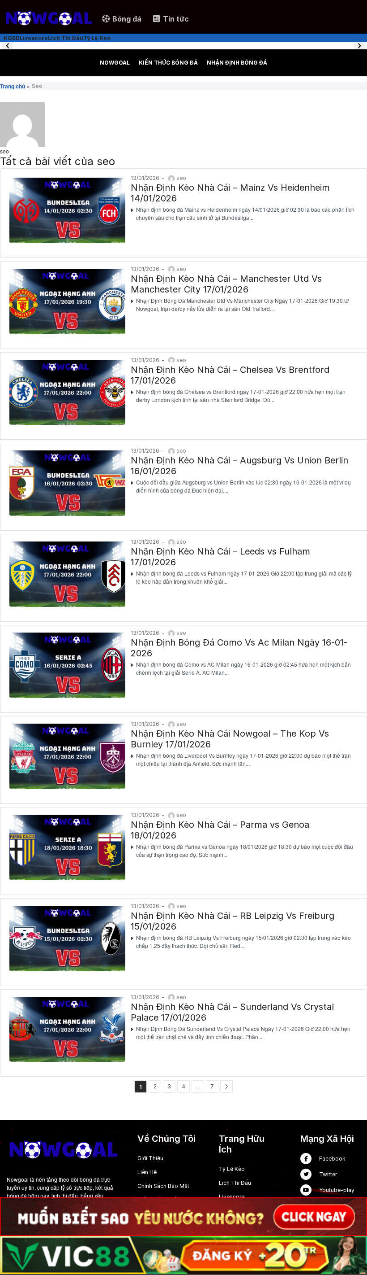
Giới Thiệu (150, 1158)
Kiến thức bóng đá (168, 62)
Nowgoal (115, 62)
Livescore (231, 1196)
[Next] (226, 1086)
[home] (48, 18)
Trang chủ (12, 86)
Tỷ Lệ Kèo (232, 1169)
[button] (7, 45)
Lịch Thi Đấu (235, 1182)
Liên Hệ (147, 1172)
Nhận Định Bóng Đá (237, 62)
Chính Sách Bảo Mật (163, 1186)
